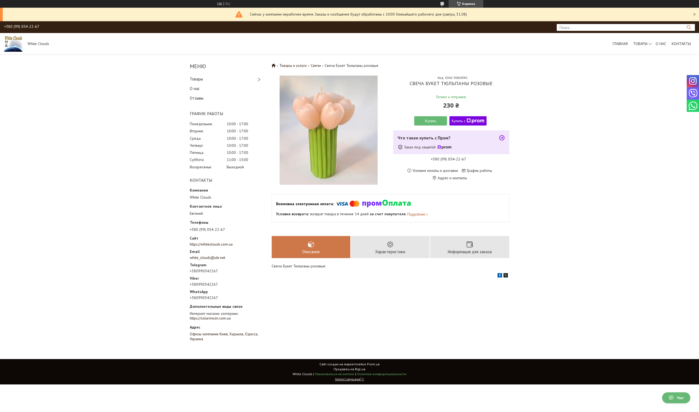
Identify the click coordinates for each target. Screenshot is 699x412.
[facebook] (499, 276)
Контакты (681, 43)
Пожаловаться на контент (334, 374)
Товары (640, 43)
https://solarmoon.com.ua (210, 318)
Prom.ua (373, 364)
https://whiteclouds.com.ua (211, 244)
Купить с (458, 120)
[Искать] (689, 27)
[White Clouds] (13, 43)
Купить (430, 120)
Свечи (316, 65)
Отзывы (196, 98)
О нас (661, 43)
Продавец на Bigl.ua (349, 369)
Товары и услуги (293, 65)
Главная (620, 43)
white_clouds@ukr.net (207, 257)
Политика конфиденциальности (381, 374)
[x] (505, 276)
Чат (680, 398)
